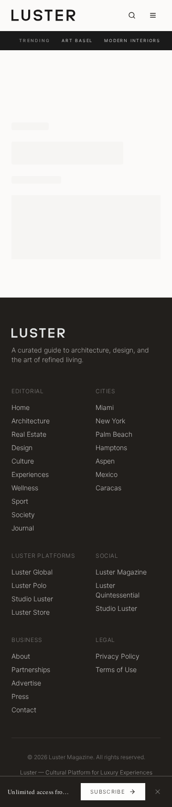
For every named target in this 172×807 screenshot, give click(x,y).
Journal (22, 528)
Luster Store (30, 612)
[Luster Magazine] (43, 15)
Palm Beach (114, 434)
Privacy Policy (118, 656)
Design (21, 447)
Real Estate (28, 434)
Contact (23, 710)
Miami (105, 407)
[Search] (132, 15)
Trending (34, 40)
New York (110, 421)
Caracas (108, 488)
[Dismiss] (157, 791)
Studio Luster (32, 599)
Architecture (30, 421)
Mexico (107, 474)
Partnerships (30, 669)
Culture (22, 461)
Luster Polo (28, 585)
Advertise (26, 683)
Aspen (105, 461)
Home (20, 407)
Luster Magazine (121, 572)
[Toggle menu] (153, 15)
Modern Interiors (132, 40)
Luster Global (32, 572)
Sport (19, 501)
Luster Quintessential (118, 590)
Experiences (30, 474)
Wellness (24, 488)
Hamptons (111, 447)
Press (20, 696)
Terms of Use (116, 669)
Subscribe (107, 791)
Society (23, 514)
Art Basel (77, 40)
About (20, 656)
